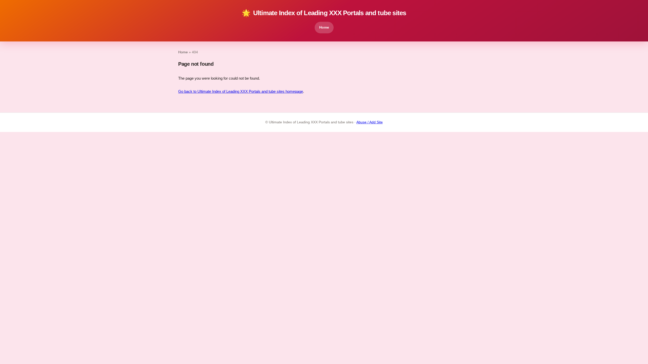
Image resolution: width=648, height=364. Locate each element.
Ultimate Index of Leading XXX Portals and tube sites (324, 13)
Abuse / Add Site (369, 122)
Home (324, 27)
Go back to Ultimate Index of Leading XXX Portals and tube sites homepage (240, 91)
